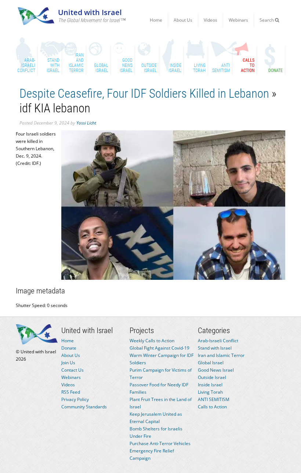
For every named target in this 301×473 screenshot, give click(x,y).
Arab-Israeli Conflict (218, 340)
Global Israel (211, 363)
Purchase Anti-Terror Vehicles (160, 443)
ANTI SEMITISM (213, 399)
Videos (210, 20)
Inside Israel (210, 385)
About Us (183, 20)
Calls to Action (212, 407)
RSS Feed (70, 392)
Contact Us (72, 370)
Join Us (68, 363)
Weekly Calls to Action (152, 340)
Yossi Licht (86, 123)
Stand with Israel (215, 348)
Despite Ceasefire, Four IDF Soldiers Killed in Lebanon (144, 93)
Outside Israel (212, 377)
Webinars (238, 20)
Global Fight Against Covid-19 (159, 348)
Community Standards (84, 407)
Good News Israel (216, 370)
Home (156, 20)
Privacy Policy (75, 399)
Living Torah (210, 392)
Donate (68, 348)
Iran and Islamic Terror (221, 355)
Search (267, 20)
